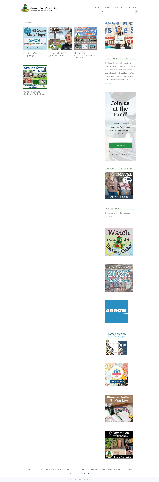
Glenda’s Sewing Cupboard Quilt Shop (34, 93)
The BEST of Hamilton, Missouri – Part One (84, 55)
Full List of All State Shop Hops (33, 54)
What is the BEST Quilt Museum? (57, 54)
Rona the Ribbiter (39, 8)
